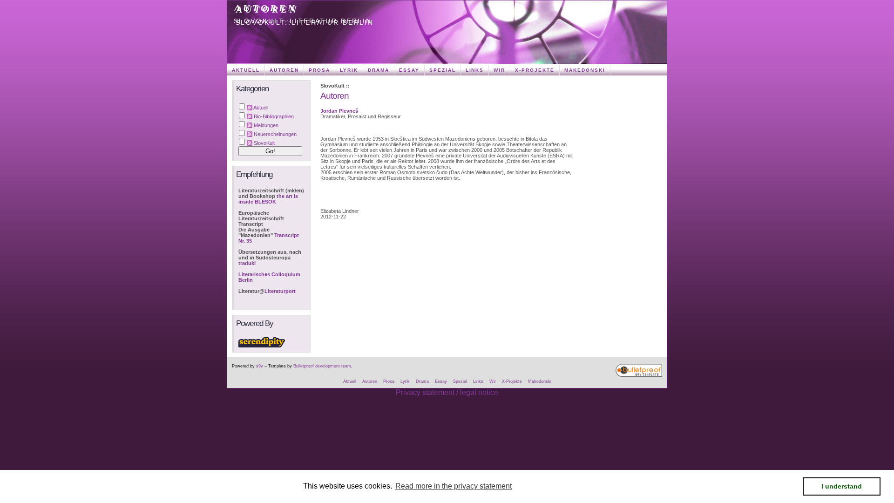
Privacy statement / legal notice (447, 392)
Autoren (265, 8)
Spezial (442, 70)
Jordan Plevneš (339, 111)
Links (475, 70)
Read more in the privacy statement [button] (453, 486)
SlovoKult (264, 143)
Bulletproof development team (322, 366)
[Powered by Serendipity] (261, 345)
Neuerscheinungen (275, 134)
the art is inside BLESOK (268, 198)
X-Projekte (535, 70)
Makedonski (584, 70)
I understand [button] (841, 486)
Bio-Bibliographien (274, 116)
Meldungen (266, 125)
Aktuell (246, 70)
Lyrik (349, 70)
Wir (499, 70)
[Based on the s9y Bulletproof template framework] (639, 375)
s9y (259, 366)
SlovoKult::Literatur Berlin (303, 21)
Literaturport (280, 291)
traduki (247, 263)
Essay (409, 70)
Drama (378, 70)
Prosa (319, 70)
